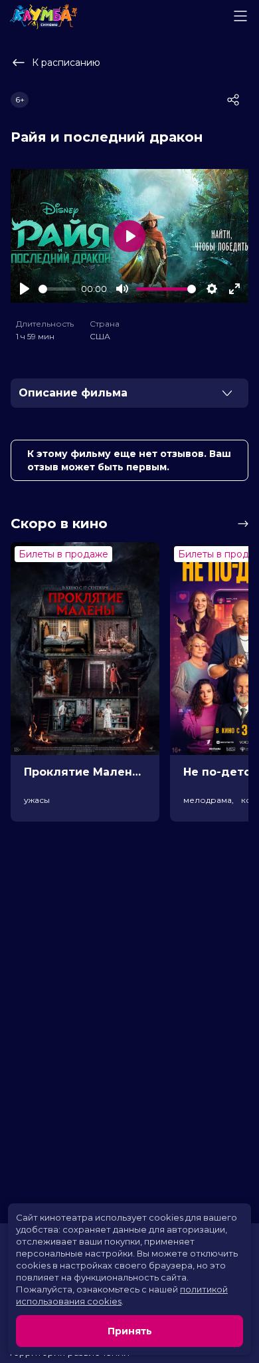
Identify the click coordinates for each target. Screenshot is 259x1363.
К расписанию (66, 63)
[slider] (57, 289)
